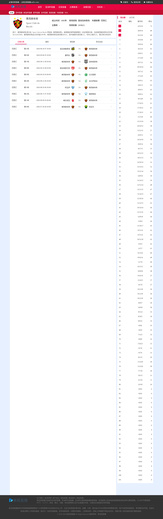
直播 (11, 12)
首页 (40, 7)
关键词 (125, 2)
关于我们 (40, 498)
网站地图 (80, 498)
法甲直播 (44, 12)
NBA (66, 12)
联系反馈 (137, 2)
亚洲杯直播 (50, 7)
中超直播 (60, 12)
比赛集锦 (75, 7)
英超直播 (52, 12)
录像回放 (88, 7)
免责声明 (48, 498)
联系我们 (72, 498)
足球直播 (62, 7)
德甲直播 (36, 12)
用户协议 (56, 498)
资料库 (101, 7)
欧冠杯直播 (28, 12)
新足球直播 (71, 514)
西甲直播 (19, 12)
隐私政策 (64, 498)
